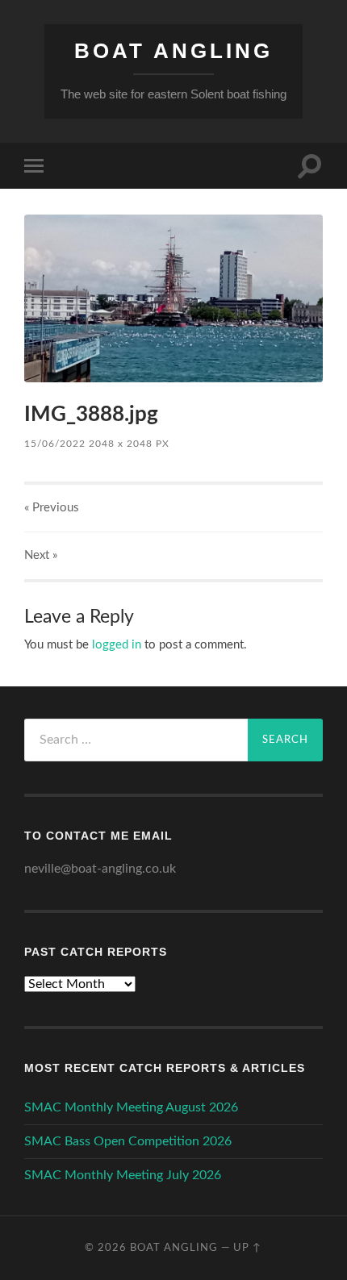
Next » (40, 555)
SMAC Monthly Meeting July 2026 (122, 1175)
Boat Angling (173, 51)
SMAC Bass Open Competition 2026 (128, 1141)
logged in (116, 645)
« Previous (51, 508)
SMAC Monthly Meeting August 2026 (131, 1107)
